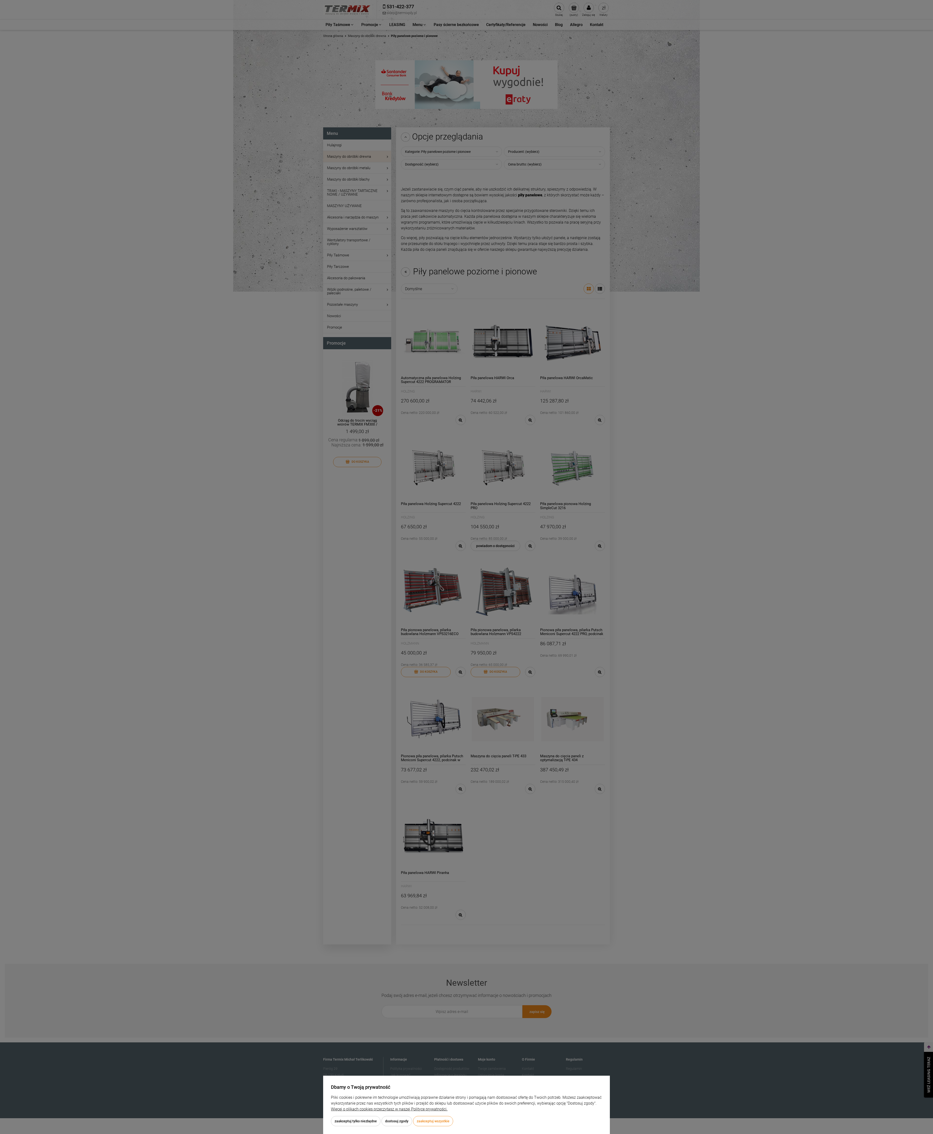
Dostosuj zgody (396, 1121)
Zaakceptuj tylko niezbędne (356, 1121)
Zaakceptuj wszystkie (433, 1121)
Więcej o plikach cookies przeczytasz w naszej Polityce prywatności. (389, 1109)
